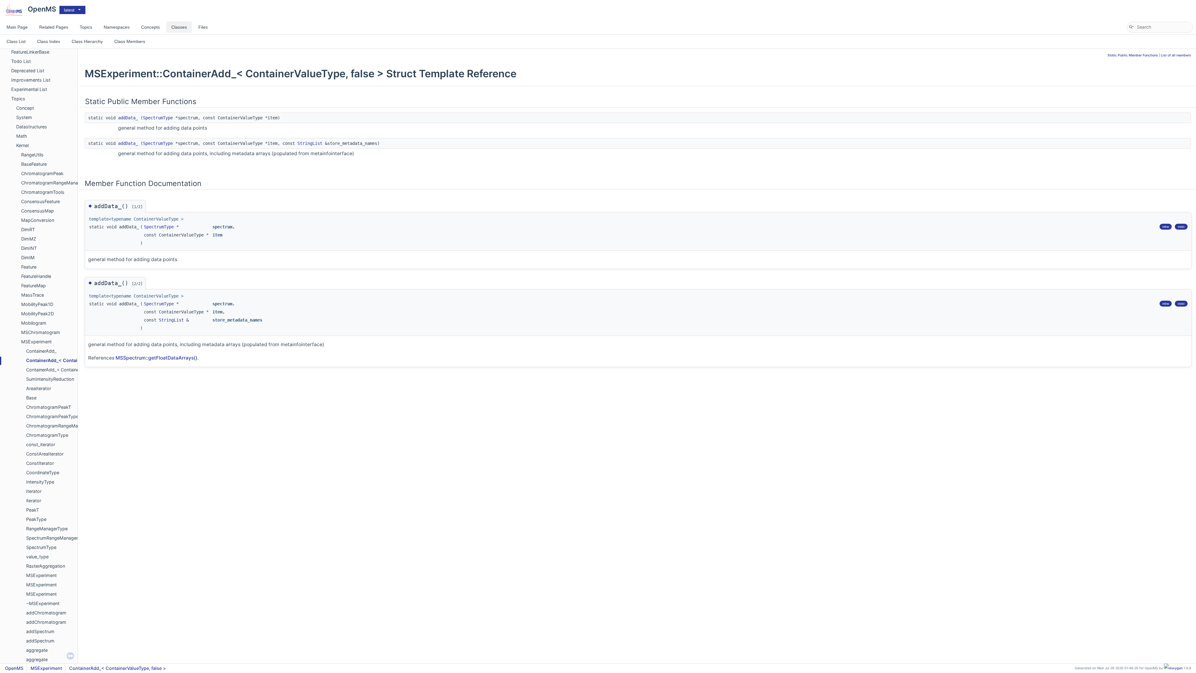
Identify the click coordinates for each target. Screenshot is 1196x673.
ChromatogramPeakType (52, 416)
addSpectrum (40, 631)
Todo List (21, 61)
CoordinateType (42, 472)
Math (21, 136)
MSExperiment (36, 341)
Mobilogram (33, 323)
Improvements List (30, 80)
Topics (18, 98)
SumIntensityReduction (50, 379)
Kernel (22, 145)
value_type (37, 556)
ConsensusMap (37, 210)
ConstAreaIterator (45, 453)
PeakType (36, 519)
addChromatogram (46, 612)
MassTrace (32, 295)
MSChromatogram (40, 332)
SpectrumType (41, 547)
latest (69, 9)
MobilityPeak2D (37, 313)
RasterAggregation (45, 566)
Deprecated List (27, 70)
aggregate (37, 650)
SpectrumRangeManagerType (57, 538)
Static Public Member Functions (1133, 55)
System (24, 117)
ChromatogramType (47, 435)
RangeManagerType (47, 528)
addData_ (128, 117)
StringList (309, 143)
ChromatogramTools (42, 192)
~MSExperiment (42, 603)
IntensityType (40, 481)
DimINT (29, 248)
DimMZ (28, 238)
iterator (33, 500)
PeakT (32, 510)
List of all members (1176, 55)
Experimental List (29, 89)
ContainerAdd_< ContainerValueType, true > (71, 369)
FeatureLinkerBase (30, 52)
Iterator (33, 491)
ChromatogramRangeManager (53, 182)
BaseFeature (34, 164)
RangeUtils (32, 154)
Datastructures (31, 126)
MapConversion (37, 220)
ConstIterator (40, 463)
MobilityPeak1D (37, 304)
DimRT (28, 229)
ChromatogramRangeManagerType (63, 425)
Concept (25, 108)
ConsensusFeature (40, 201)
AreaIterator (38, 388)
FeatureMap (33, 285)
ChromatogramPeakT (48, 407)
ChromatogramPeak (42, 173)
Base (31, 397)
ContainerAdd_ (41, 351)
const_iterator (40, 444)
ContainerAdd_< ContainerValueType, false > (75, 360)
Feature (28, 267)
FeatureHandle (36, 276)
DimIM (28, 257)
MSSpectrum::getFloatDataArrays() (156, 358)
